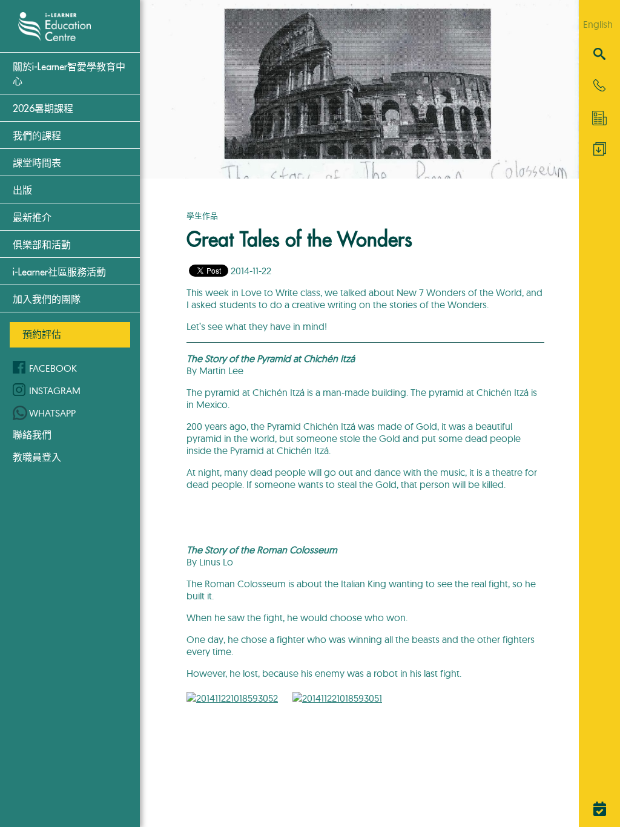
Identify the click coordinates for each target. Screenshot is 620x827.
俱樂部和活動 (42, 245)
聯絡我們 (32, 435)
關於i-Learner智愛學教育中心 (69, 74)
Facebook (53, 368)
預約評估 (41, 334)
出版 (22, 191)
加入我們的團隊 (47, 300)
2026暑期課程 (43, 109)
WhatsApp (52, 413)
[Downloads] (599, 152)
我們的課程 (37, 136)
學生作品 (202, 215)
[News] (599, 118)
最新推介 (32, 218)
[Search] (599, 54)
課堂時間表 (37, 163)
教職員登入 (37, 457)
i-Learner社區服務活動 (59, 272)
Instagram (55, 390)
